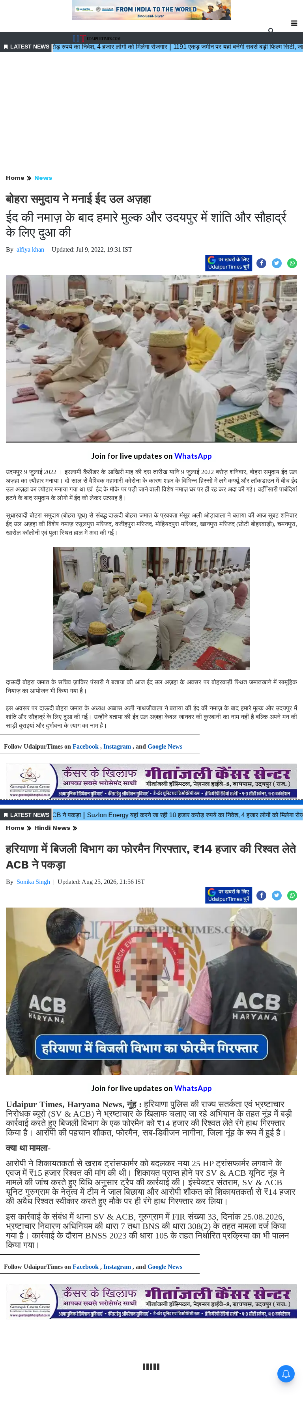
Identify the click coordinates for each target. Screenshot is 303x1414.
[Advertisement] (151, 113)
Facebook (86, 746)
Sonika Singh (33, 881)
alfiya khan (30, 249)
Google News (165, 746)
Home (15, 177)
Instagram (117, 746)
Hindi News (52, 827)
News (43, 177)
